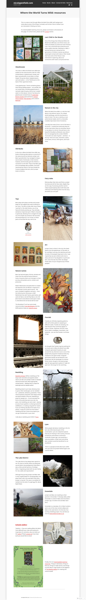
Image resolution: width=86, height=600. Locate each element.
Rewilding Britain (20, 376)
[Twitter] (69, 5)
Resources (69, 3)
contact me (29, 534)
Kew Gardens (27, 98)
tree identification (30, 306)
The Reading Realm (51, 569)
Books (49, 3)
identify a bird (33, 308)
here (37, 417)
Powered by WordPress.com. (36, 597)
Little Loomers (28, 234)
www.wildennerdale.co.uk (57, 513)
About (53, 3)
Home (44, 3)
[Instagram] (71, 5)
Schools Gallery (21, 525)
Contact (47, 31)
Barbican (17, 100)
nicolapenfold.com (23, 3)
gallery (19, 534)
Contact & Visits (61, 3)
